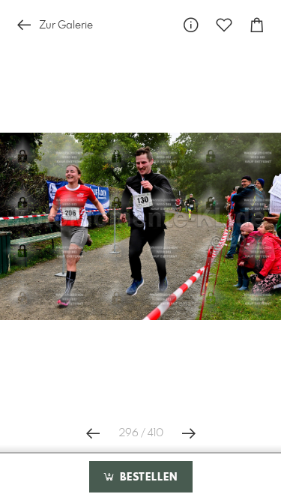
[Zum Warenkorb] (257, 25)
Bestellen (147, 477)
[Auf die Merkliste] (224, 25)
